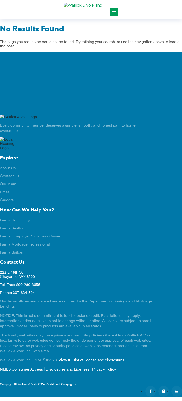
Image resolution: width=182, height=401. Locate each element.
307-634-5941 (25, 292)
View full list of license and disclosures (91, 360)
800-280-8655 (28, 284)
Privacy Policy (104, 369)
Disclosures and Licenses (67, 369)
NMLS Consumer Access (21, 369)
